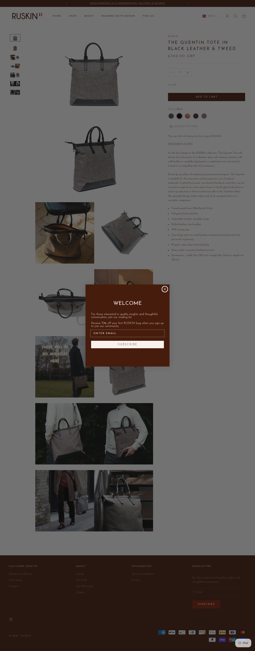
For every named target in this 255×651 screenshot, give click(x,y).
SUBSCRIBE (127, 344)
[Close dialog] (165, 289)
